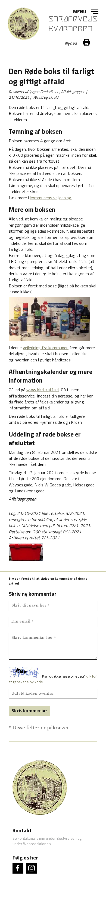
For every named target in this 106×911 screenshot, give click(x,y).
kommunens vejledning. (51, 197)
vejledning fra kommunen (45, 347)
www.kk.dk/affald (42, 389)
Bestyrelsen (67, 838)
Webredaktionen (37, 843)
